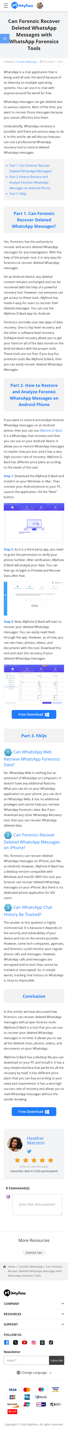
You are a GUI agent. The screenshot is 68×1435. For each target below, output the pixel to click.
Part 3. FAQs (18, 194)
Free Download (31, 714)
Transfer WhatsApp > (32, 1266)
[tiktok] (51, 1342)
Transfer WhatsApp (26, 61)
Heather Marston (36, 1140)
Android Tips (34, 1252)
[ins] (33, 1342)
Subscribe (56, 1360)
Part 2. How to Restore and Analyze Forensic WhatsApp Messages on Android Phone (29, 182)
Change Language (35, 1372)
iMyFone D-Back (51, 430)
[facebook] (6, 1342)
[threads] (42, 1342)
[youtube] (24, 1342)
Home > (13, 1266)
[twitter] (15, 1342)
